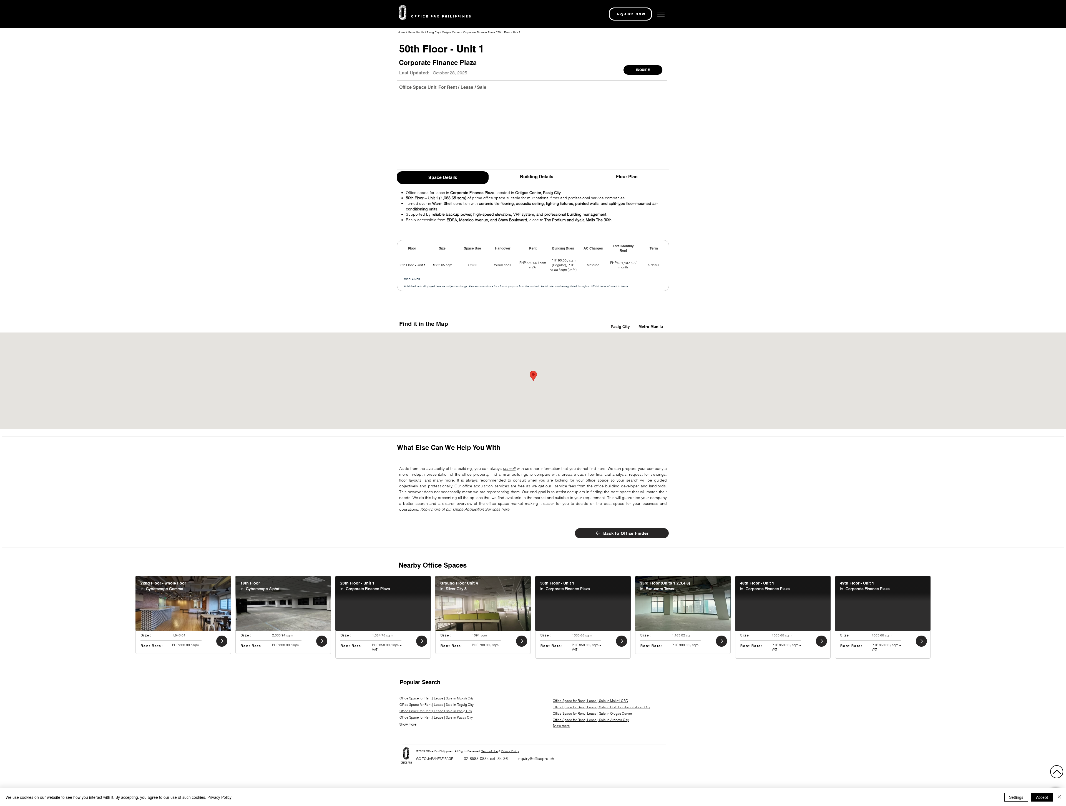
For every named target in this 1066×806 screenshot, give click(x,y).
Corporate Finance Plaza (479, 32)
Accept (1042, 797)
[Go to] (221, 641)
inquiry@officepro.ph (535, 758)
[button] (630, 14)
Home (401, 32)
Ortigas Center (451, 32)
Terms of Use (489, 751)
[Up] (1056, 771)
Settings (1016, 797)
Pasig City (433, 32)
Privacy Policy (510, 751)
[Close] (1059, 797)
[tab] (443, 177)
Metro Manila (416, 32)
